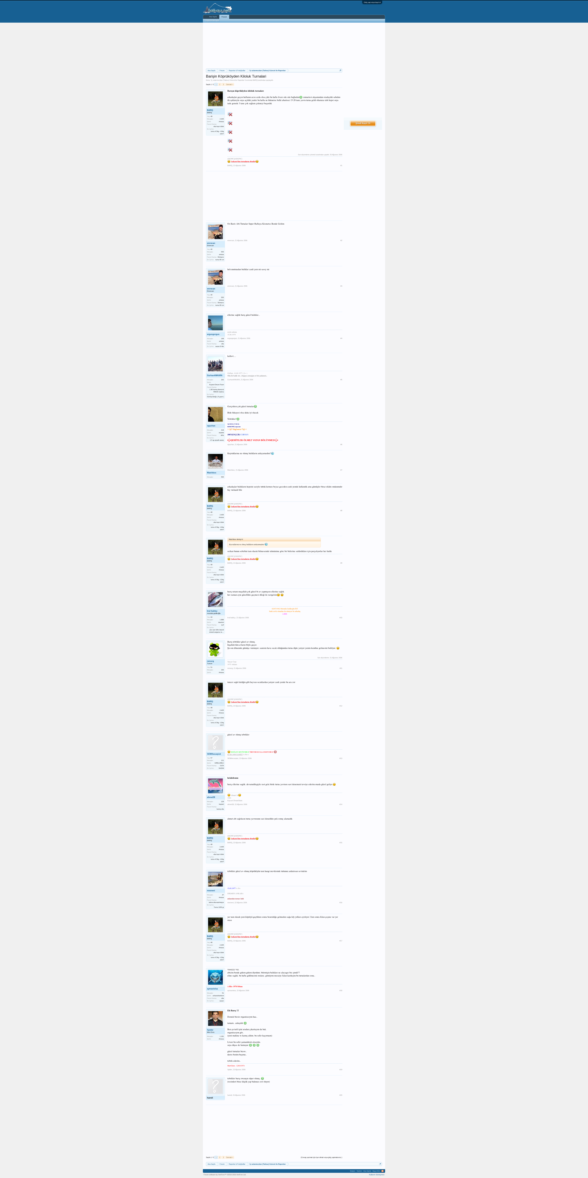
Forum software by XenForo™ (225, 1175)
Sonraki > (229, 84)
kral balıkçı (212, 611)
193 (222, 670)
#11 (341, 668)
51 (223, 993)
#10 (340, 618)
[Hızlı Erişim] (340, 70)
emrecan (211, 243)
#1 (341, 165)
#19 (340, 1069)
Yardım (359, 1171)
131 (222, 760)
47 (223, 895)
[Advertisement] (274, 45)
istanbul (221, 622)
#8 (341, 510)
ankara (221, 254)
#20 (340, 1095)
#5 (341, 380)
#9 (341, 563)
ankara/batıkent (218, 995)
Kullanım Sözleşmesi (376, 1175)
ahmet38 (211, 797)
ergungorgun (213, 334)
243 (222, 380)
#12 (340, 706)
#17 (340, 941)
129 (222, 801)
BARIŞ (255, 80)
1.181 (222, 1036)
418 (222, 430)
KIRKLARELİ (219, 763)
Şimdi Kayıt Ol (363, 123)
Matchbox (211, 473)
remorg (210, 661)
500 (222, 477)
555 (222, 252)
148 (222, 338)
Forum (224, 17)
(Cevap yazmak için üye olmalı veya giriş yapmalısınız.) (321, 1157)
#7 (341, 470)
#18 (340, 990)
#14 (340, 804)
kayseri (221, 804)
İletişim (352, 1171)
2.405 (222, 119)
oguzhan (211, 426)
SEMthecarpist (214, 754)
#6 (341, 444)
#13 (340, 758)
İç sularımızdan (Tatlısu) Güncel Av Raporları (228, 80)
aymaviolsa (212, 989)
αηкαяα (221, 432)
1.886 (222, 620)
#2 (341, 240)
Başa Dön (376, 1171)
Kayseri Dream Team (216, 384)
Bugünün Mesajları (212, 21)
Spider (210, 1030)
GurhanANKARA (214, 375)
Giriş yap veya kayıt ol (372, 2)
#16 (340, 902)
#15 (340, 843)
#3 (341, 286)
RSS (382, 1171)
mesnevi (211, 890)
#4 (341, 338)
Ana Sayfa (213, 17)
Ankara (221, 121)
